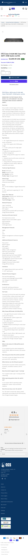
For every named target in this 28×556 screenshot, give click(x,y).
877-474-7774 (4, 475)
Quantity (3, 70)
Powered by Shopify (4, 544)
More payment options (14, 84)
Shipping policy (4, 549)
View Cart (3, 507)
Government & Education (7, 501)
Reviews (3, 513)
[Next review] (26, 434)
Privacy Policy (4, 493)
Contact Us (3, 490)
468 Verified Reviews (14, 417)
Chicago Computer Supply (9, 542)
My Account (3, 504)
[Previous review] (1, 434)
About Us (3, 487)
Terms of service (4, 554)
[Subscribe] (25, 454)
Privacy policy (4, 547)
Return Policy (4, 498)
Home (2, 484)
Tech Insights (4, 495)
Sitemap (3, 510)
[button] (23, 9)
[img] (14, 415)
